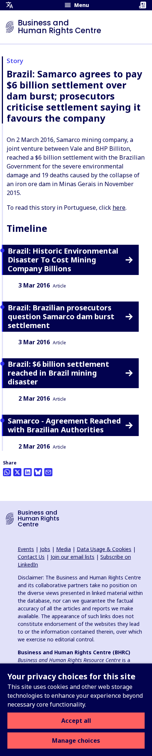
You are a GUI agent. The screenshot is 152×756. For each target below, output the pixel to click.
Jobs (45, 549)
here (119, 207)
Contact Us (31, 556)
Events (26, 549)
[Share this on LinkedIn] (28, 472)
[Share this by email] (48, 472)
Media (63, 549)
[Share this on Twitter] (17, 472)
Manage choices (76, 740)
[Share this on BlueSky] (38, 472)
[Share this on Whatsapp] (7, 472)
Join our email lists (72, 556)
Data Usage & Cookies (104, 549)
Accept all (76, 721)
